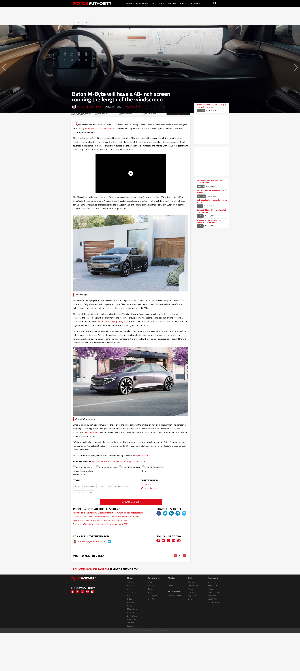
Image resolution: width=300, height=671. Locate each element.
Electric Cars (79, 492)
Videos (183, 3)
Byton (77, 486)
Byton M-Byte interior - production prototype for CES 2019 (118, 461)
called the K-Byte (91, 432)
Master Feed (193, 585)
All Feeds (191, 582)
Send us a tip (148, 484)
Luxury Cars (131, 619)
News (129, 3)
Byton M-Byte (89, 486)
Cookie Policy (213, 599)
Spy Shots (195, 3)
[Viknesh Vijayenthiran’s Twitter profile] (107, 541)
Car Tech (86, 23)
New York (151, 599)
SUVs (90, 492)
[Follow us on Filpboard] (179, 540)
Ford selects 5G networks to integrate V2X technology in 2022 (101, 524)
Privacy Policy (213, 602)
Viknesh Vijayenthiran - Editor (91, 541)
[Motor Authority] (92, 3)
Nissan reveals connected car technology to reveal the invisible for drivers (106, 517)
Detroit (150, 589)
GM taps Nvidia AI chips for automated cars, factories (211, 211)
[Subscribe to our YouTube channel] (173, 540)
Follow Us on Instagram (105, 569)
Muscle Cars (132, 609)
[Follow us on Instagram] (168, 540)
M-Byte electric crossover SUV (98, 128)
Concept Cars (132, 592)
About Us (212, 582)
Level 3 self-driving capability (110, 321)
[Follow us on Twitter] (163, 540)
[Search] (221, 3)
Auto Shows (158, 3)
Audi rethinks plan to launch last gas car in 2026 (212, 201)
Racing (129, 606)
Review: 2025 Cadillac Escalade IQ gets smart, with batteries (211, 106)
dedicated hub (142, 456)
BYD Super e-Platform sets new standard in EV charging (209, 221)
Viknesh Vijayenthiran (89, 107)
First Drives (142, 3)
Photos (172, 3)
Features (130, 626)
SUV (128, 595)
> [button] (185, 555)
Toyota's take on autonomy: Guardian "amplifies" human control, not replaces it (108, 513)
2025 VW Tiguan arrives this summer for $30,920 (212, 191)
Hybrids (130, 599)
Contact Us (212, 585)
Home (75, 23)
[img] (158, 513)
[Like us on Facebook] (158, 540)
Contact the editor (150, 488)
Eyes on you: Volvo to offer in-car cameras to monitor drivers (100, 520)
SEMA (150, 582)
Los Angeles (152, 595)
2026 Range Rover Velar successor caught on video (210, 181)
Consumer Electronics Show (120, 486)
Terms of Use (213, 592)
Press (210, 589)
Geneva (150, 592)
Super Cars (131, 585)
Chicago (151, 585)
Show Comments (130, 502)
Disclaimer (212, 595)
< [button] (175, 555)
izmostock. (166, 630)
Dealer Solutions (174, 595)
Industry (200, 206)
